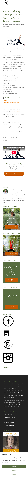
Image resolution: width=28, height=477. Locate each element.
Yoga (22, 24)
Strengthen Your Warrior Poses (11, 102)
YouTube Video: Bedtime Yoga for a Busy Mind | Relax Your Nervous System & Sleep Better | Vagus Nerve (14, 386)
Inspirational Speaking (9, 417)
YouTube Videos (6, 26)
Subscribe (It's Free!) (14, 174)
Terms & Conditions (9, 425)
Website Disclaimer (9, 422)
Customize (14, 470)
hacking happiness (17, 111)
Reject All (14, 474)
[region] (14, 464)
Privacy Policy (7, 420)
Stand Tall (6, 100)
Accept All (14, 466)
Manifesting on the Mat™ (15, 24)
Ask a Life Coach (8, 414)
